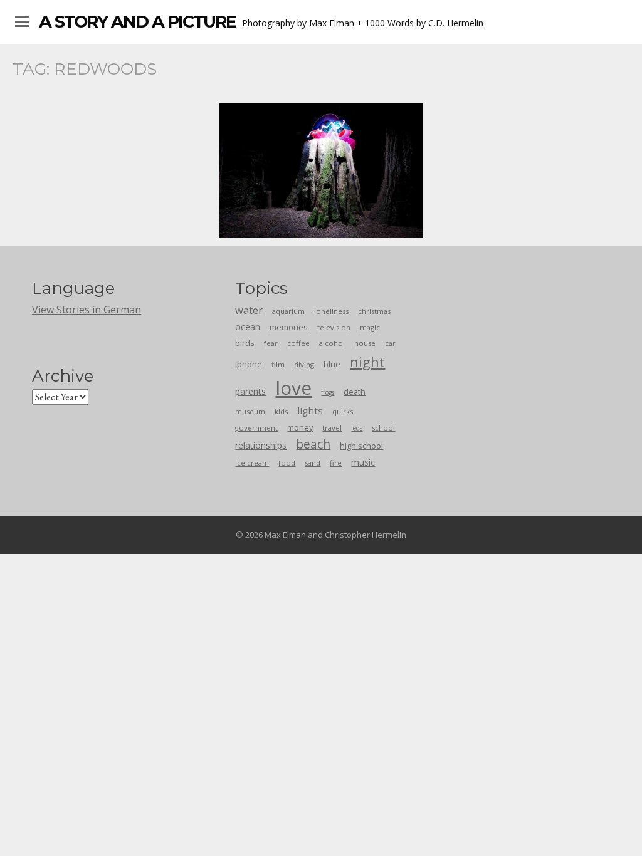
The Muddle (321, 170)
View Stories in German (86, 309)
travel (332, 427)
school (383, 427)
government (256, 427)
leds (356, 428)
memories (289, 327)
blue (332, 364)
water (249, 310)
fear (271, 343)
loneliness (331, 311)
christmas (374, 311)
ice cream (252, 462)
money (300, 427)
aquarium (288, 311)
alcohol (332, 343)
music (363, 462)
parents (250, 391)
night (367, 361)
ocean (247, 327)
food (286, 462)
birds (245, 342)
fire (336, 462)
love (293, 387)
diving (304, 364)
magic (370, 327)
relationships (261, 445)
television (333, 327)
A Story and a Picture (137, 21)
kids (281, 411)
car (390, 343)
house (365, 343)
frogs (327, 392)
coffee (298, 343)
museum (250, 411)
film (278, 364)
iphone (248, 364)
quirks (342, 411)
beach (313, 444)
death (355, 391)
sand (312, 462)
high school (361, 445)
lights (310, 410)
